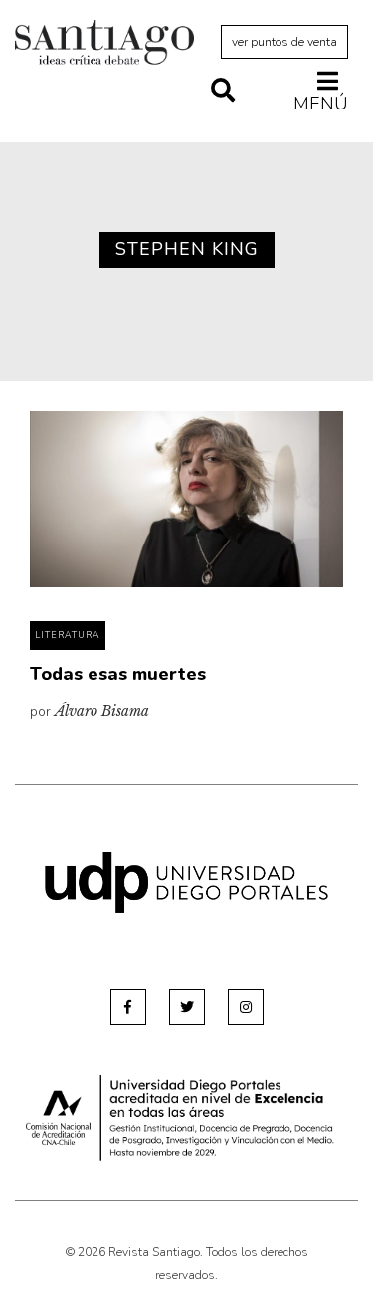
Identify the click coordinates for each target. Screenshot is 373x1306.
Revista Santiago (104, 45)
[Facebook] (128, 1007)
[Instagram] (246, 1007)
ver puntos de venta (284, 42)
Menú (320, 103)
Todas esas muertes (118, 674)
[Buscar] (223, 92)
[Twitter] (187, 1007)
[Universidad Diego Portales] (186, 881)
